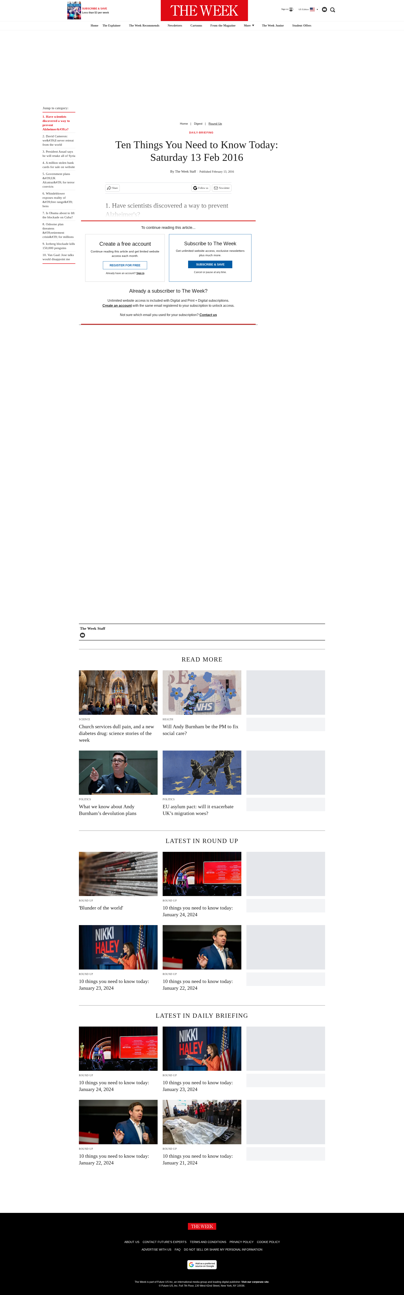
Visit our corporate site (255, 1281)
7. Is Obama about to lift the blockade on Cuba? (58, 215)
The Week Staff (185, 171)
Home (184, 123)
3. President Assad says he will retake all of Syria (59, 153)
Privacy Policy (242, 1242)
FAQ (178, 1249)
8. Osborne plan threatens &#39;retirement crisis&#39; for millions (58, 231)
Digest (198, 123)
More (247, 25)
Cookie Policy (268, 1242)
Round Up (215, 123)
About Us (131, 1242)
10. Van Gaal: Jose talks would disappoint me (58, 257)
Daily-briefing (201, 132)
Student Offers (301, 25)
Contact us (208, 315)
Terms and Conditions (208, 1242)
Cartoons (196, 25)
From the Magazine (222, 25)
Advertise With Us (156, 1249)
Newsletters (175, 25)
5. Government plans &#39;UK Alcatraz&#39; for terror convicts (58, 180)
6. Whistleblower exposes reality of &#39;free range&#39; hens (58, 200)
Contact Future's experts (164, 1242)
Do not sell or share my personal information (223, 1249)
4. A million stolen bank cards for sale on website (59, 165)
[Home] (94, 25)
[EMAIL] (83, 635)
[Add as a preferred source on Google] (202, 1264)
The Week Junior (273, 25)
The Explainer (111, 25)
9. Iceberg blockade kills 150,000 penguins (59, 246)
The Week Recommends (144, 25)
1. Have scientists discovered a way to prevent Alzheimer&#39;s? (56, 123)
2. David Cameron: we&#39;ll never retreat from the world (58, 140)
